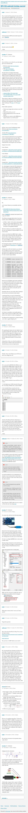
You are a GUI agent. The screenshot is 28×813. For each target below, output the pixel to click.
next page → (5, 798)
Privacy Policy (4, 808)
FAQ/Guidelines (13, 805)
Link (15, 504)
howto (18, 102)
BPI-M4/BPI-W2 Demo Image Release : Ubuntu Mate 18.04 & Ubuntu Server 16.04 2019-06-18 (12, 210)
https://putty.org (5, 638)
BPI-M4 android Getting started (13, 6)
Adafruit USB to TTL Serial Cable (10, 93)
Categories (7, 805)
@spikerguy (7, 214)
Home (2, 805)
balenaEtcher (13, 245)
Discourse (8, 811)
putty (12, 102)
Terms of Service (22, 805)
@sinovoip (7, 37)
